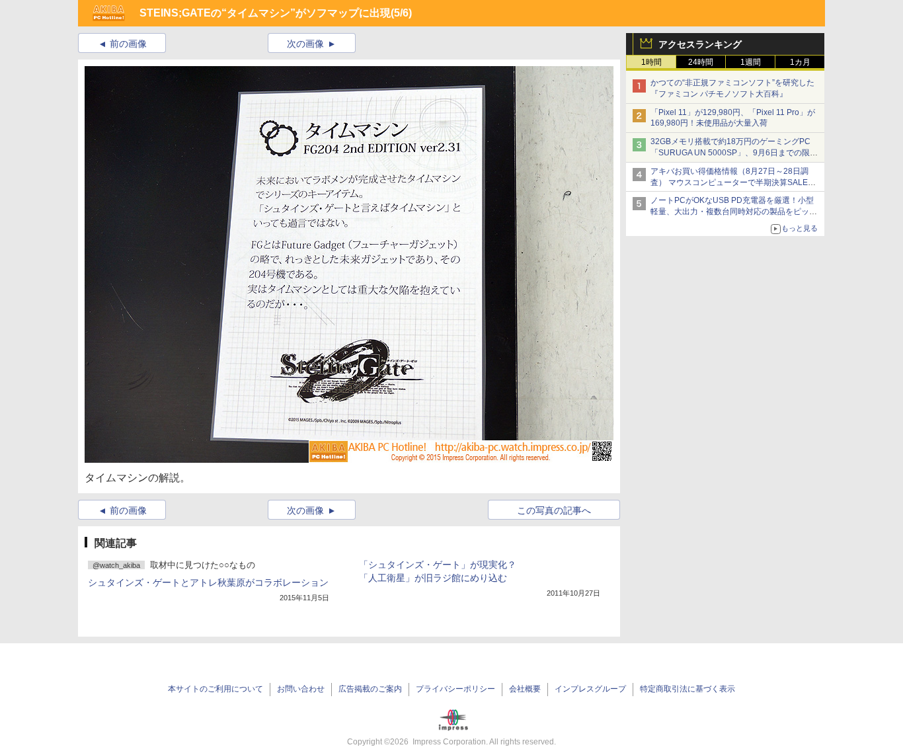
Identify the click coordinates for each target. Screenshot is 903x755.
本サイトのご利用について (215, 689)
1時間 (651, 62)
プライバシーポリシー (455, 689)
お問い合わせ (301, 689)
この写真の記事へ (554, 510)
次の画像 (305, 43)
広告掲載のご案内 (370, 689)
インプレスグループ (590, 689)
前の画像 (128, 43)
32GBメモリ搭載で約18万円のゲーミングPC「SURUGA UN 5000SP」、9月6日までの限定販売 (734, 153)
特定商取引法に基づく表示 (687, 689)
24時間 (700, 62)
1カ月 (800, 62)
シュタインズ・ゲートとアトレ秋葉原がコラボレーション (208, 582)
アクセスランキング (700, 44)
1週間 (750, 62)
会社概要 (525, 689)
